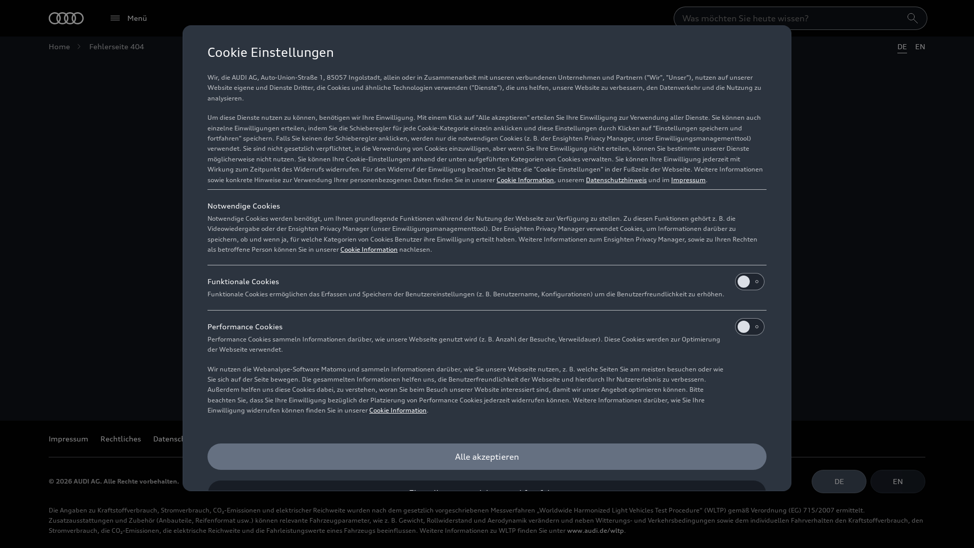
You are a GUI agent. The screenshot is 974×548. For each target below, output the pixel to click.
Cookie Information (525, 180)
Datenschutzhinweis (616, 180)
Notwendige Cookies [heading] (243, 205)
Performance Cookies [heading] (245, 326)
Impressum (688, 180)
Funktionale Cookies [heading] (243, 281)
